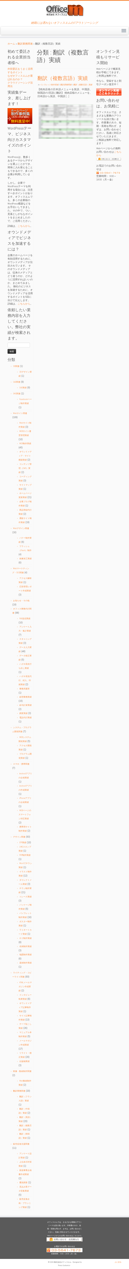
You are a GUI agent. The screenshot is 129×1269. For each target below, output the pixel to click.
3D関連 (16, 366)
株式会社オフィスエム (62, 1262)
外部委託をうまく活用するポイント (20, 70)
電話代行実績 (25, 717)
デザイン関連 (19, 837)
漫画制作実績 (25, 962)
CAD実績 (23, 387)
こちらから (24, 226)
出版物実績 (24, 1061)
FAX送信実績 (24, 618)
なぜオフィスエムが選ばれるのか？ (20, 77)
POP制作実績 (25, 855)
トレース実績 (25, 896)
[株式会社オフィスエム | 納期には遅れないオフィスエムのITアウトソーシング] (64, 10)
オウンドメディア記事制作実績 (25, 1007)
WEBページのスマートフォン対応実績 (25, 814)
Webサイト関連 (20, 413)
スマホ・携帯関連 (21, 764)
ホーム (11, 43)
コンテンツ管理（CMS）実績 (25, 468)
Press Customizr (64, 1265)
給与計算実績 (25, 705)
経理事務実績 (25, 697)
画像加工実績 (25, 558)
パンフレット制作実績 (49, 84)
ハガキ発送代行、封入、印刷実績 (25, 680)
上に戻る (118, 1262)
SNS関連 (16, 393)
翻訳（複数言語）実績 (62, 78)
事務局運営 (24, 688)
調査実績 (23, 713)
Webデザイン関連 (21, 528)
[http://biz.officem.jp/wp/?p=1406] (66, 121)
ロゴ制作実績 (25, 938)
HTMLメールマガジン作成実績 (25, 986)
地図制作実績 (25, 954)
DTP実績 (22, 842)
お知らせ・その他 (21, 600)
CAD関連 (16, 382)
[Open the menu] (123, 30)
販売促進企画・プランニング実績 (25, 1203)
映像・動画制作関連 (22, 1071)
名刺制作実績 (25, 946)
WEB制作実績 (25, 443)
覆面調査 (23, 1182)
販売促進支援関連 (21, 1144)
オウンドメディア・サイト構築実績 (25, 455)
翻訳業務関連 (25, 43)
